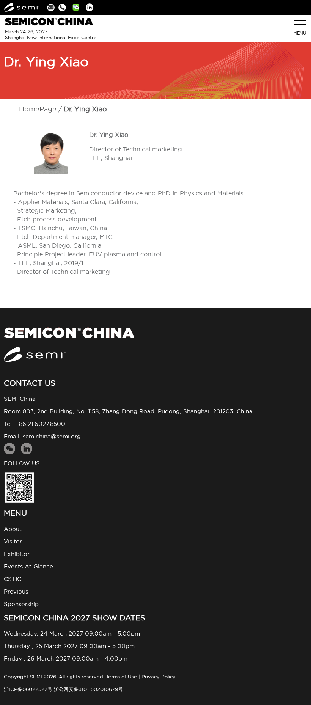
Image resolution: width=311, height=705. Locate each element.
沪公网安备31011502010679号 (88, 689)
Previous (16, 591)
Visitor (13, 541)
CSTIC (12, 579)
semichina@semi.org (52, 436)
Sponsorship (21, 604)
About (13, 529)
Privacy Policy (158, 676)
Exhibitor (17, 554)
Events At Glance (28, 566)
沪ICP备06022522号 (28, 689)
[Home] (155, 332)
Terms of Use (121, 676)
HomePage (38, 109)
